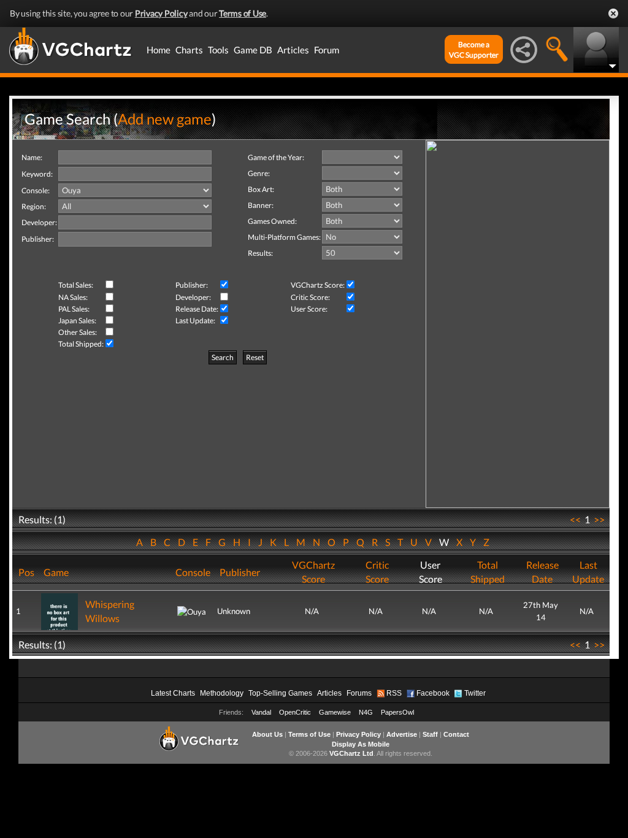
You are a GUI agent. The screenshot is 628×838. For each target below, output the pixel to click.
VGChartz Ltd (351, 753)
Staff (430, 734)
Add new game (165, 119)
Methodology (221, 693)
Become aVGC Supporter (474, 50)
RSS (394, 693)
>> (599, 519)
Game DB (253, 49)
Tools (218, 49)
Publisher (240, 572)
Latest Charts (173, 693)
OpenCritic (295, 712)
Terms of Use (242, 13)
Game (56, 572)
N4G (366, 712)
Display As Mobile (360, 744)
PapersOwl (397, 712)
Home (158, 49)
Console (192, 572)
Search (223, 357)
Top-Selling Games (280, 693)
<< (575, 519)
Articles (293, 49)
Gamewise (335, 712)
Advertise (401, 734)
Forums (359, 693)
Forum (326, 49)
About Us (267, 734)
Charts (189, 49)
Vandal (261, 712)
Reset (255, 357)
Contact (456, 734)
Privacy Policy (161, 13)
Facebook (433, 693)
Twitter (475, 693)
